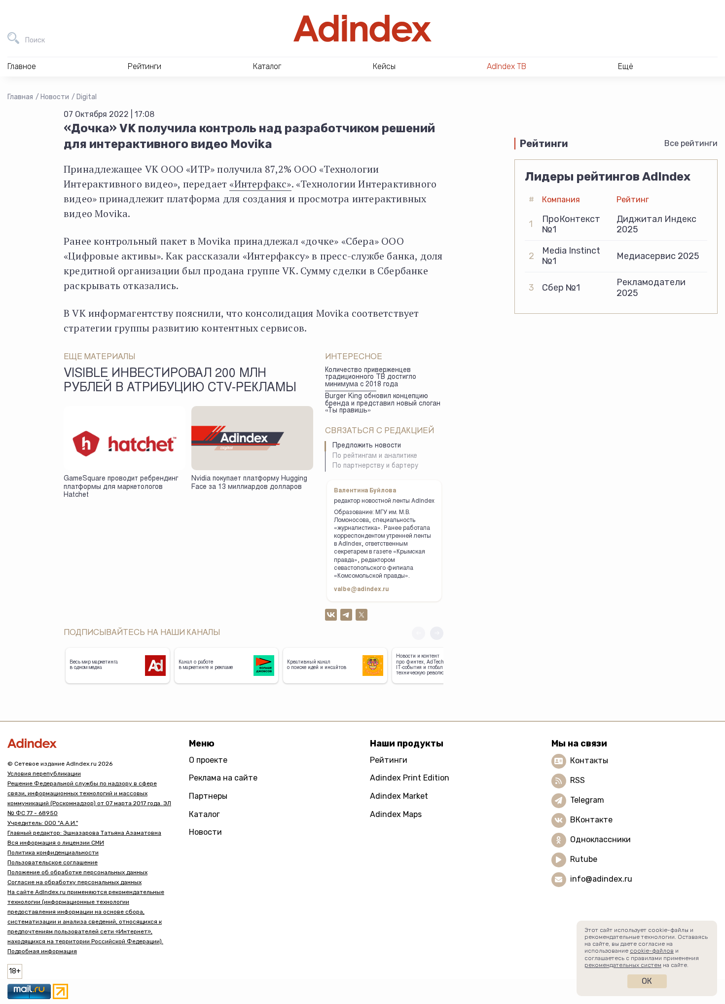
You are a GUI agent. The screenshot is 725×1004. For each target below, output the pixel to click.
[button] (436, 633)
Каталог (204, 814)
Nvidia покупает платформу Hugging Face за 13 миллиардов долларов (249, 483)
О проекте (208, 760)
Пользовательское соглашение (52, 862)
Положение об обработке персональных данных (77, 872)
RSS (577, 780)
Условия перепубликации (44, 773)
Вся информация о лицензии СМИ (55, 842)
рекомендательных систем (622, 965)
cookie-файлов (652, 950)
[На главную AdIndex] (362, 28)
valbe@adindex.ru (361, 590)
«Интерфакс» (260, 183)
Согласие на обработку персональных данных (74, 882)
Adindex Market (399, 796)
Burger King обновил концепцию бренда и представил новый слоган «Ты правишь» (382, 403)
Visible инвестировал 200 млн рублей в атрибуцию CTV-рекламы (180, 381)
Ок (647, 981)
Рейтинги (388, 760)
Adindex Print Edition (409, 777)
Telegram (587, 800)
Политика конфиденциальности (53, 852)
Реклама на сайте (223, 777)
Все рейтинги (691, 143)
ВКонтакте (591, 819)
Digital (86, 97)
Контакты (589, 760)
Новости (54, 97)
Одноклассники (600, 839)
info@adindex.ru (601, 879)
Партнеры (208, 796)
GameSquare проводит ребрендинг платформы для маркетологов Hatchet (121, 487)
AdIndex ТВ (506, 66)
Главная (20, 97)
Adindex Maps (396, 814)
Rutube (583, 859)
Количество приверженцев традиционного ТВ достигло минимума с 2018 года (370, 377)
